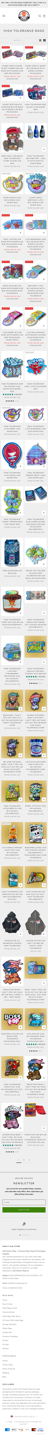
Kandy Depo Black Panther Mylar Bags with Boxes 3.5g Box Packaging (12, 108)
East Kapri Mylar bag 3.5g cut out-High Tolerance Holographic (35, 895)
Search (5, 1361)
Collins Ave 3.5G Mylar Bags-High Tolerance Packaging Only (36, 1037)
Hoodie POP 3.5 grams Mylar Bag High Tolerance (12, 943)
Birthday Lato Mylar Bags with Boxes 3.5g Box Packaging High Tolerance (36, 291)
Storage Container (9, 1324)
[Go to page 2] (29, 1160)
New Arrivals (7, 1304)
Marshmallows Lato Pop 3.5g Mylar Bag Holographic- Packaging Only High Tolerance (36, 853)
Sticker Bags (7, 1328)
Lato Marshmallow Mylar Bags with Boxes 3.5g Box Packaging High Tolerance (35, 244)
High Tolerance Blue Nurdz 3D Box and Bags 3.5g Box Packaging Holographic (35, 524)
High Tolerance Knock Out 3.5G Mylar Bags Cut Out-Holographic (12, 1088)
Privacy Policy (7, 1365)
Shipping (5, 1373)
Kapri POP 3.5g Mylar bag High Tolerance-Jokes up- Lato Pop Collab (36, 1138)
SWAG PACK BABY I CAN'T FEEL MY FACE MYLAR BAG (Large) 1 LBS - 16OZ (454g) (12, 993)
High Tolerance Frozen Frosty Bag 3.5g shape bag (36, 475)
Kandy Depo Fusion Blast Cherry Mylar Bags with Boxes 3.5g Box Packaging (12, 69)
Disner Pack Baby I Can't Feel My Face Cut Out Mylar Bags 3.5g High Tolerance (12, 1138)
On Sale (5, 1344)
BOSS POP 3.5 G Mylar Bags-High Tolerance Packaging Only (12, 1037)
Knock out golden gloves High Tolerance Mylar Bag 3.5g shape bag (36, 574)
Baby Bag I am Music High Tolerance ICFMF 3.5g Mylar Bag (12, 159)
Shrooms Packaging (10, 1336)
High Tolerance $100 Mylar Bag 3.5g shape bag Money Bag (12, 387)
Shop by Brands (8, 1312)
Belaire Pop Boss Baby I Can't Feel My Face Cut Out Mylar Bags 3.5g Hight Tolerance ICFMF (12, 767)
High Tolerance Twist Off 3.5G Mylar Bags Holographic (12, 622)
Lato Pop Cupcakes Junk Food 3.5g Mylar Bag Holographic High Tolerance (36, 767)
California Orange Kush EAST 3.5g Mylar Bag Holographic (12, 851)
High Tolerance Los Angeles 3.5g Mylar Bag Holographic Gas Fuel (12, 895)
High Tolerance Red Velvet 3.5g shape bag (35, 107)
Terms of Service (8, 1369)
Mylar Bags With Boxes (11, 1316)
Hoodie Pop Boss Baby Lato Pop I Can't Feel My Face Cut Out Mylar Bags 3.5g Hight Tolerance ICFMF (35, 721)
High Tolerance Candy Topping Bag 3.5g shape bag (12, 521)
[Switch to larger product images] (40, 40)
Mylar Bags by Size (9, 1308)
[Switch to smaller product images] (44, 40)
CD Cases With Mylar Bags (12, 1320)
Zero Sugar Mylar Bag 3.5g (12, 572)
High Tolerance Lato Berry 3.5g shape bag (12, 428)
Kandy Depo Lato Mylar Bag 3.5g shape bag (12, 200)
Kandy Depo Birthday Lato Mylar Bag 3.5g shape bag (36, 201)
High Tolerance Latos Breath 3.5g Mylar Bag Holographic (12, 809)
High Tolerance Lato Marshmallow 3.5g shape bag (35, 428)
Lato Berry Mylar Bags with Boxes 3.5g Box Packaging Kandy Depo (12, 336)
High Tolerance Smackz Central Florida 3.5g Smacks (35, 671)
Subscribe (24, 1210)
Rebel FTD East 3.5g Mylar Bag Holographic (35, 808)
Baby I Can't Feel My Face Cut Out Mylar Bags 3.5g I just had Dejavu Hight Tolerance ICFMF (35, 995)
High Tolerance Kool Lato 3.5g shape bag (36, 386)
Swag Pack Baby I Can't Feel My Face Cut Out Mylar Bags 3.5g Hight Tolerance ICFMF (35, 1089)
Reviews (5, 1348)
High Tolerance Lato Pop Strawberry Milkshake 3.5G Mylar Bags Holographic (12, 675)
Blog (4, 1377)
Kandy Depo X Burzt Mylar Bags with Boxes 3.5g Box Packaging (35, 69)
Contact (5, 1340)
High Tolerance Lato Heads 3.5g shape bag (12, 475)
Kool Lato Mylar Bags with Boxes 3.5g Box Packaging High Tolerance (12, 243)
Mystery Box (7, 1332)
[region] (24, 1226)
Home (4, 1300)
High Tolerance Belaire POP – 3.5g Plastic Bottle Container (35, 159)
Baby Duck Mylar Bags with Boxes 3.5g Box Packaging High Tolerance (12, 289)
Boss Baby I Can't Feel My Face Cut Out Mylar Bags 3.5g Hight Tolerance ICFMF (12, 720)
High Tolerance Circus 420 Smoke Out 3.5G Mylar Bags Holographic (35, 623)
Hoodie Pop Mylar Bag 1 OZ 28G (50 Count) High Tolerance (35, 944)
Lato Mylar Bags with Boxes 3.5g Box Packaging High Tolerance (35, 336)
